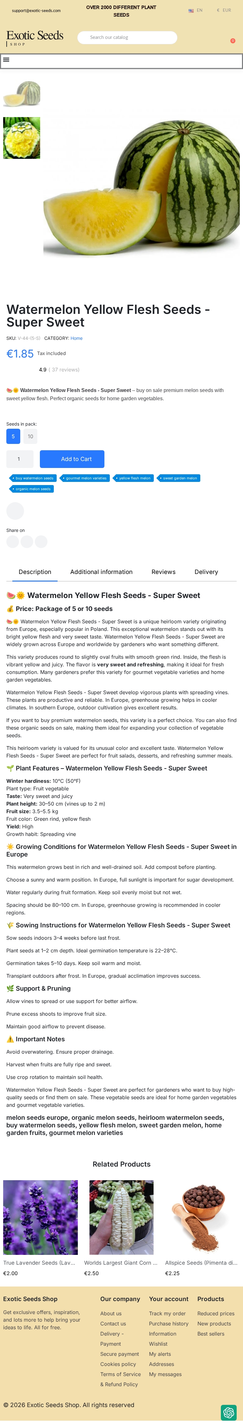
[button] (230, 37)
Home (77, 338)
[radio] (13, 436)
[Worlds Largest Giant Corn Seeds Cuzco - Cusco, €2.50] (121, 1228)
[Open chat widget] (229, 1413)
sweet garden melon (180, 478)
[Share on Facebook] (12, 541)
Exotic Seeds (34, 34)
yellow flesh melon (135, 478)
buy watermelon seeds (34, 478)
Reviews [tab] (164, 572)
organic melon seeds (33, 489)
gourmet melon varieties (86, 478)
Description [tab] (35, 572)
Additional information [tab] (101, 572)
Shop (18, 44)
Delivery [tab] (206, 572)
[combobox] (127, 37)
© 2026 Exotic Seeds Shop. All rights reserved (68, 1405)
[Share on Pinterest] (41, 541)
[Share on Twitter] (27, 541)
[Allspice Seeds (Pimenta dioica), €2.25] (202, 1228)
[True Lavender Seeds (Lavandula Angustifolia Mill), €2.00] (40, 1228)
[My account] (208, 38)
